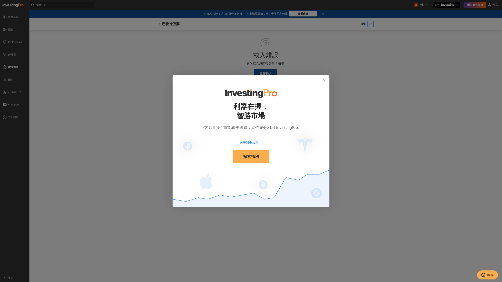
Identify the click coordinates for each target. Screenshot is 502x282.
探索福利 (251, 156)
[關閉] (324, 80)
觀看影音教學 (249, 143)
